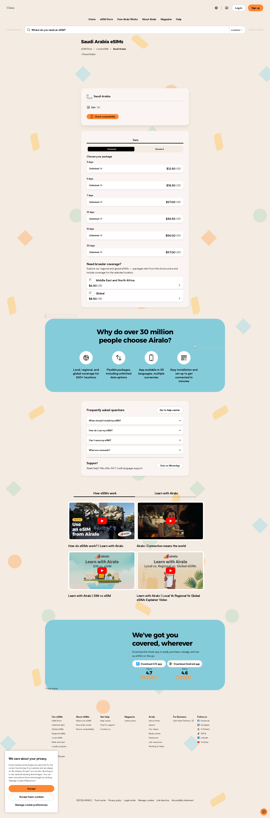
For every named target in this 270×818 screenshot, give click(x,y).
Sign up (255, 7)
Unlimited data (58, 725)
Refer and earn (58, 742)
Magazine (166, 19)
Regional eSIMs (58, 733)
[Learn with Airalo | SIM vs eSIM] (101, 570)
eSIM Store (106, 19)
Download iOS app (151, 663)
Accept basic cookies (31, 796)
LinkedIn (204, 737)
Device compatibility (85, 729)
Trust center (100, 800)
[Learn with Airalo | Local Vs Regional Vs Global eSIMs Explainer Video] (170, 570)
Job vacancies (155, 742)
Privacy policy (115, 800)
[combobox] (135, 30)
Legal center (130, 800)
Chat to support (107, 725)
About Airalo (149, 19)
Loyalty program (59, 746)
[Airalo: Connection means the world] (170, 521)
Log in (238, 7)
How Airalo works (83, 725)
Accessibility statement (183, 800)
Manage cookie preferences (31, 804)
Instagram (205, 725)
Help (178, 19)
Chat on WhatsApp (170, 465)
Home (92, 19)
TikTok (203, 733)
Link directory (162, 800)
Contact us (105, 729)
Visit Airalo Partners (181, 720)
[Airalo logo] (15, 8)
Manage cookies (146, 800)
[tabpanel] (135, 199)
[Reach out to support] (263, 811)
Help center (105, 720)
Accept (31, 788)
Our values (153, 729)
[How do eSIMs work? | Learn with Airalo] (101, 521)
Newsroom (153, 737)
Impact (152, 725)
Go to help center (170, 410)
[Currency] (226, 8)
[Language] (216, 8)
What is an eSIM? (83, 720)
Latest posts (130, 720)
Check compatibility (105, 116)
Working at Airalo (156, 746)
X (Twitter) (205, 729)
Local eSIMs (102, 48)
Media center (154, 733)
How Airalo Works (127, 19)
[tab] (135, 140)
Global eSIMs (57, 729)
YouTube (204, 742)
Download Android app (187, 663)
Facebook (205, 720)
